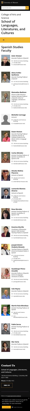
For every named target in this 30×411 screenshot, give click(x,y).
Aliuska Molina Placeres (17, 172)
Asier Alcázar (16, 56)
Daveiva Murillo (17, 227)
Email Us (7, 385)
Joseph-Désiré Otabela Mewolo (17, 246)
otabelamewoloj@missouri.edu (20, 261)
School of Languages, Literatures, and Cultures (13, 27)
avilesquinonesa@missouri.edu (21, 84)
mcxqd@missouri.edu (19, 123)
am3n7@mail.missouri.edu (20, 181)
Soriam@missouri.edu (19, 349)
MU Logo (2, 2)
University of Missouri (11, 3)
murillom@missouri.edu (19, 238)
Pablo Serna (16, 324)
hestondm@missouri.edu (20, 146)
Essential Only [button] (6, 407)
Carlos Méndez (17, 153)
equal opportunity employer (14, 396)
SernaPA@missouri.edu (19, 334)
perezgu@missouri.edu (19, 281)
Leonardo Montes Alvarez (18, 190)
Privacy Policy (5, 403)
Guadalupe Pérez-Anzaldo (18, 270)
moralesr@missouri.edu (19, 220)
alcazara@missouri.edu (19, 64)
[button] (17, 407)
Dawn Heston (16, 132)
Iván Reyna (15, 289)
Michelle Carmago (18, 115)
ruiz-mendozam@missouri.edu (20, 316)
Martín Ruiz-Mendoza (19, 306)
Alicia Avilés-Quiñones (16, 74)
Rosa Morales (16, 209)
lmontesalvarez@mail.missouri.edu (20, 201)
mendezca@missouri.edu (20, 163)
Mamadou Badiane (18, 92)
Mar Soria (15, 342)
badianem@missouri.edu (20, 107)
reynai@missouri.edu (19, 296)
